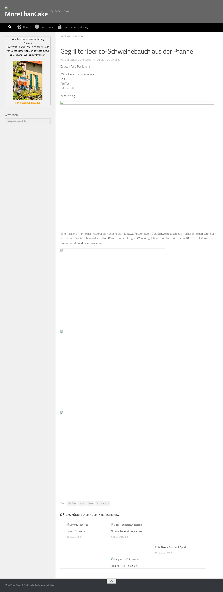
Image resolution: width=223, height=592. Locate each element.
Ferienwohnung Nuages (27, 102)
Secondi (78, 36)
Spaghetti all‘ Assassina (124, 565)
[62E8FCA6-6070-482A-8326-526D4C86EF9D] (137, 103)
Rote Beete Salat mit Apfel (170, 547)
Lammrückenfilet (77, 531)
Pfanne (90, 503)
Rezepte (65, 36)
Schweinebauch (102, 503)
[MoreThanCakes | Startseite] (26, 11)
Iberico (81, 503)
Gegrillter (72, 503)
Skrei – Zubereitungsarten (126, 531)
